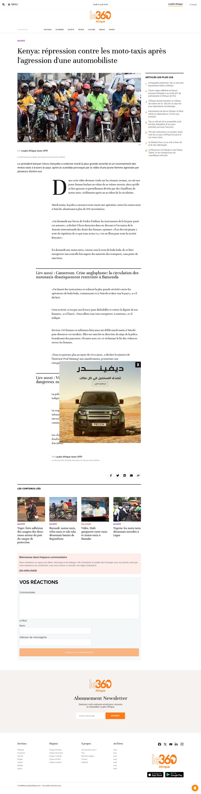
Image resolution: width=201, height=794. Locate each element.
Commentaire (27, 592)
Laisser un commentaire (79, 652)
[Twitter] (165, 744)
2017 (115, 765)
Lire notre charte (28, 570)
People (81, 30)
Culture (91, 30)
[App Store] (155, 774)
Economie (60, 30)
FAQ (83, 753)
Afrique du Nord (55, 750)
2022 (115, 750)
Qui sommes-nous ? (89, 750)
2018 (115, 762)
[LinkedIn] (176, 744)
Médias (102, 30)
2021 (115, 753)
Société (71, 30)
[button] (195, 788)
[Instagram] (182, 744)
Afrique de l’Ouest (56, 753)
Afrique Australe (55, 762)
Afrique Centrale (55, 756)
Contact (84, 759)
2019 (115, 759)
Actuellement (22, 30)
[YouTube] (170, 744)
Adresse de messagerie (33, 637)
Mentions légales (87, 756)
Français (193, 4)
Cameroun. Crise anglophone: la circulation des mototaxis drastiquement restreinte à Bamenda (87, 275)
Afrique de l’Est (55, 759)
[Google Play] (174, 774)
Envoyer (115, 716)
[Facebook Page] (159, 744)
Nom (22, 625)
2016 (115, 769)
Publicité (84, 762)
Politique (48, 30)
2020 (115, 756)
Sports (112, 30)
